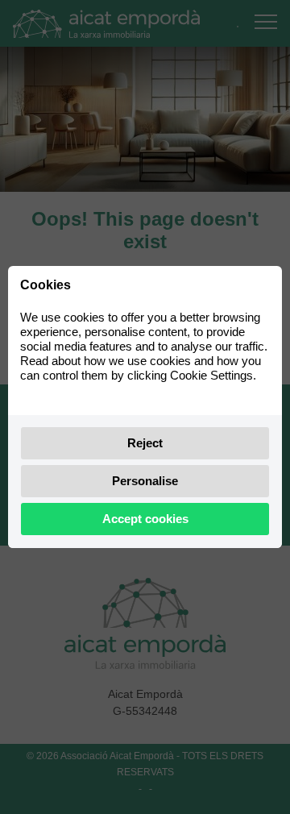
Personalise (145, 481)
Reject (145, 443)
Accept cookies (145, 518)
